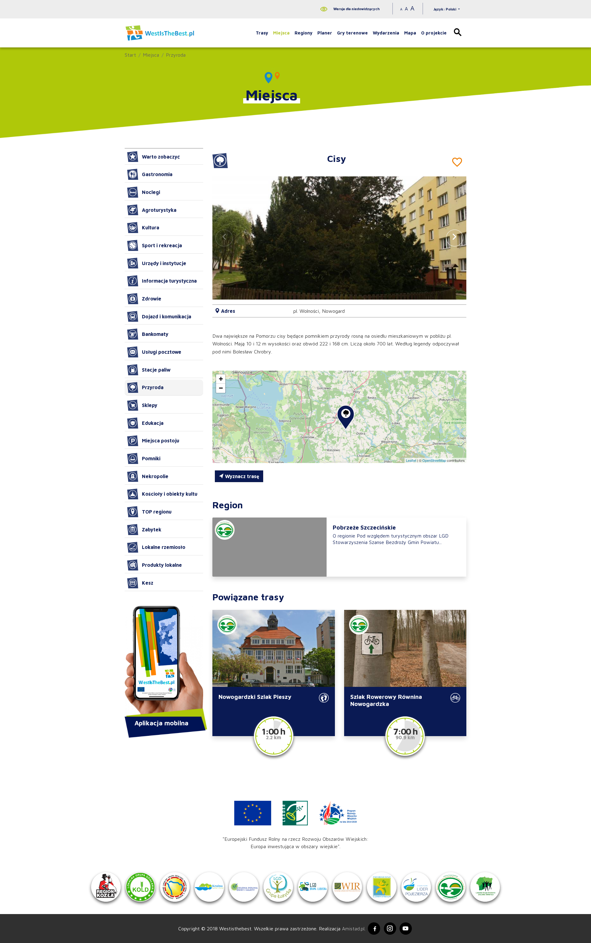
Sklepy (149, 405)
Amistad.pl (353, 928)
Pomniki (151, 458)
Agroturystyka (159, 210)
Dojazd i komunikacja (166, 316)
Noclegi (151, 192)
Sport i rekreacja (162, 245)
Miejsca (281, 32)
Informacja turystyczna (169, 281)
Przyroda (176, 55)
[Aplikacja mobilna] (164, 662)
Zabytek (151, 529)
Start (130, 55)
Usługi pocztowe (161, 352)
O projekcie (434, 32)
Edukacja (152, 423)
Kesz (147, 583)
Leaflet (411, 460)
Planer (324, 32)
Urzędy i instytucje (164, 263)
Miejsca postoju (160, 440)
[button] (454, 237)
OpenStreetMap (434, 460)
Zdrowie (151, 298)
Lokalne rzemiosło (163, 547)
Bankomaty (155, 334)
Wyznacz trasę (241, 476)
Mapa (410, 32)
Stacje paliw (156, 370)
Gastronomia (157, 174)
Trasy (262, 32)
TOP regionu (156, 511)
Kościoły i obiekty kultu (169, 494)
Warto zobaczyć (161, 156)
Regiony (303, 32)
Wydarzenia (386, 32)
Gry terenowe (352, 32)
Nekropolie (155, 476)
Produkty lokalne (162, 565)
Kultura (150, 227)
